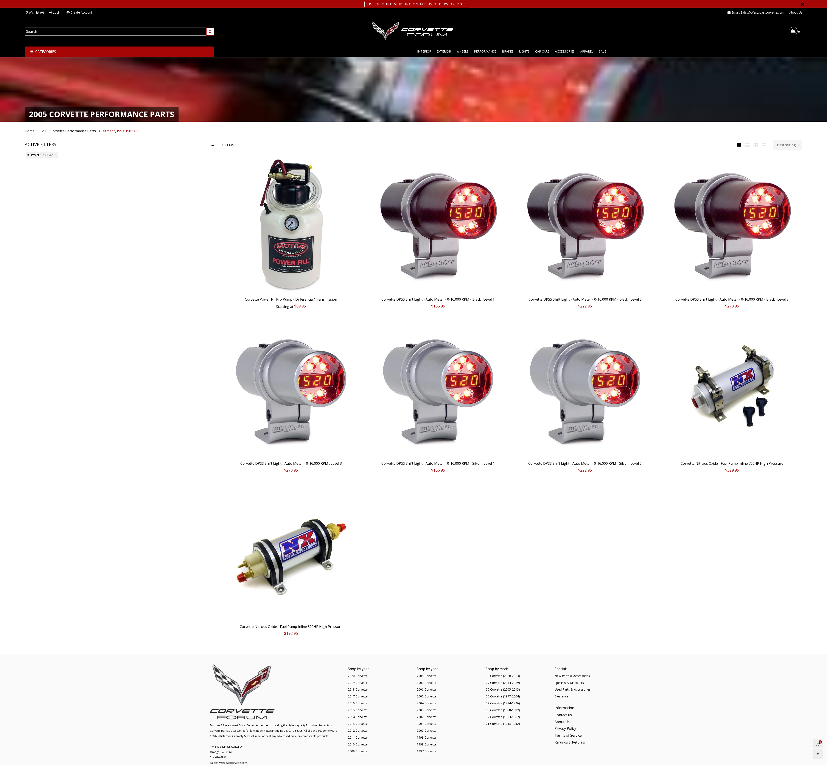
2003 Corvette (427, 710)
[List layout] (764, 145)
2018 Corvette (358, 689)
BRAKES (507, 51)
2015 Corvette (358, 710)
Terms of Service (568, 735)
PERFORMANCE (485, 51)
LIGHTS (524, 51)
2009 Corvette (358, 751)
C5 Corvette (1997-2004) (503, 696)
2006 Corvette (427, 689)
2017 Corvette (358, 696)
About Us (795, 12)
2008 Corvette (427, 676)
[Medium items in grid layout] (739, 145)
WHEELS (462, 51)
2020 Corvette (358, 676)
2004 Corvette (427, 703)
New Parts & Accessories (572, 676)
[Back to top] (818, 754)
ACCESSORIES (565, 51)
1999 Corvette (427, 737)
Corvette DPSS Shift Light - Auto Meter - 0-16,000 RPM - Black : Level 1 (437, 299)
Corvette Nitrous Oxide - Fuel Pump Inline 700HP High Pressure (732, 463)
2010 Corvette (358, 744)
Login (57, 12)
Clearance (561, 696)
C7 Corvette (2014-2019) (503, 683)
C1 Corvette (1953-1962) (503, 724)
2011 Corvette (358, 737)
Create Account (81, 12)
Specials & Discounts (569, 683)
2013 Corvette (358, 724)
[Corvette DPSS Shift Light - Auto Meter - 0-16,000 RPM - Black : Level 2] (585, 224)
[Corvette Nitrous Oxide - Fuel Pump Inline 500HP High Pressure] (291, 551)
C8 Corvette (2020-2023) (503, 676)
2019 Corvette (358, 683)
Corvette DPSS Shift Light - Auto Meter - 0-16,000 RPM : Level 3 (291, 463)
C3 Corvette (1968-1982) (503, 710)
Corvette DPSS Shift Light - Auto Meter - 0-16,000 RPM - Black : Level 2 (585, 299)
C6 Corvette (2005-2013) (503, 689)
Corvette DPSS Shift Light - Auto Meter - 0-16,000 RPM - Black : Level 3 (731, 299)
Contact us (563, 715)
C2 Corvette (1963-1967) (503, 717)
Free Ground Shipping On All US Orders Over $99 (417, 4)
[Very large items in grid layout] (756, 145)
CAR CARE (542, 51)
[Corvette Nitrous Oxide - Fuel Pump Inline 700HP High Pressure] (732, 388)
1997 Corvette (427, 751)
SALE (602, 51)
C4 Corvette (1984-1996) (503, 703)
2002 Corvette (427, 717)
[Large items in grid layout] (747, 145)
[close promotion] (802, 4)
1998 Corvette (427, 744)
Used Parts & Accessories (573, 689)
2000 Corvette (427, 730)
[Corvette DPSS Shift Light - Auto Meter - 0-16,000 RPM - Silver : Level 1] (438, 388)
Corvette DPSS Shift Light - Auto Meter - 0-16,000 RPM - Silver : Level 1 (438, 463)
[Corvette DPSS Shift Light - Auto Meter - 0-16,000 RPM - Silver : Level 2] (585, 388)
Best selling (786, 145)
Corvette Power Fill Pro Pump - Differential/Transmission (291, 299)
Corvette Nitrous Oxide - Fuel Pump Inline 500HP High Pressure (291, 626)
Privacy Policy (565, 728)
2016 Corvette (358, 703)
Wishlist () (36, 12)
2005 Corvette (427, 696)
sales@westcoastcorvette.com (228, 763)
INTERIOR (424, 51)
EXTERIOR (444, 51)
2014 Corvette (358, 717)
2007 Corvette (427, 683)
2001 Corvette (427, 724)
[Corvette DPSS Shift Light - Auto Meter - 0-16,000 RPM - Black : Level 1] (438, 224)
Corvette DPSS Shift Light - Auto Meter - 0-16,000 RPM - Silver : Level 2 (585, 463)
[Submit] (210, 32)
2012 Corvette (358, 730)
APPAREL (586, 51)
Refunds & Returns (570, 742)
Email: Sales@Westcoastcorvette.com (758, 12)
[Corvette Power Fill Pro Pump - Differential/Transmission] (291, 224)
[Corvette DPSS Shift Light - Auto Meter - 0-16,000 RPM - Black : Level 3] (732, 224)
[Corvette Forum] (413, 31)
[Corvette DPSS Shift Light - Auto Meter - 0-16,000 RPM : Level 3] (291, 388)
